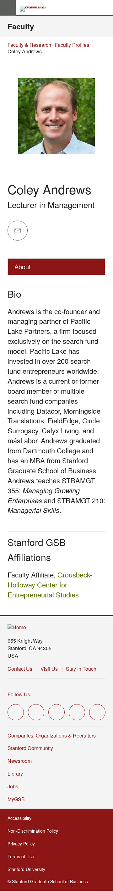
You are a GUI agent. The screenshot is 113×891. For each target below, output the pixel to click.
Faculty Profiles (72, 44)
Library (15, 773)
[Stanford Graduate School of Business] (35, 9)
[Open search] (106, 8)
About (22, 266)
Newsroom (20, 760)
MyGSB (17, 799)
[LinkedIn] (97, 712)
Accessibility (20, 818)
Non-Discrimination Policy (33, 831)
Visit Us (49, 668)
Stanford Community (30, 748)
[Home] (17, 627)
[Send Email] (18, 231)
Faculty (21, 26)
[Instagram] (56, 712)
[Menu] (8, 8)
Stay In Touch (81, 668)
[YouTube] (77, 712)
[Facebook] (36, 712)
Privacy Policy (22, 843)
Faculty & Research (29, 44)
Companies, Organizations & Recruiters (52, 735)
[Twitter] (16, 712)
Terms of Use (21, 856)
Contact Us (20, 668)
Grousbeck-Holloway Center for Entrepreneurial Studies (50, 584)
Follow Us (19, 694)
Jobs (13, 786)
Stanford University (27, 869)
